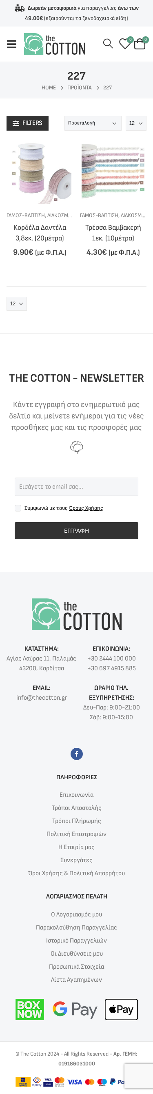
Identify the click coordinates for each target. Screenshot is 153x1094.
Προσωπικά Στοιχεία (76, 967)
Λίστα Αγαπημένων (76, 980)
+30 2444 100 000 (111, 659)
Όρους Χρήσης (86, 508)
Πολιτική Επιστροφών (76, 834)
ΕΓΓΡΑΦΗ (76, 530)
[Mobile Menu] (15, 44)
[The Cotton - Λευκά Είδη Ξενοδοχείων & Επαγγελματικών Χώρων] (54, 44)
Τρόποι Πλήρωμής (76, 821)
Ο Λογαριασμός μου (76, 914)
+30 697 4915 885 (111, 668)
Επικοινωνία (76, 795)
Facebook (77, 754)
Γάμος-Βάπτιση (26, 215)
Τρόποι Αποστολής (77, 808)
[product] (39, 172)
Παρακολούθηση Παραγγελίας (76, 928)
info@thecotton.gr (41, 698)
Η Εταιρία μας (76, 847)
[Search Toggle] (108, 44)
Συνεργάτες (76, 860)
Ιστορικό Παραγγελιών (76, 941)
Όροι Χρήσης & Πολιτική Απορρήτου (76, 873)
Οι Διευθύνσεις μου (77, 954)
